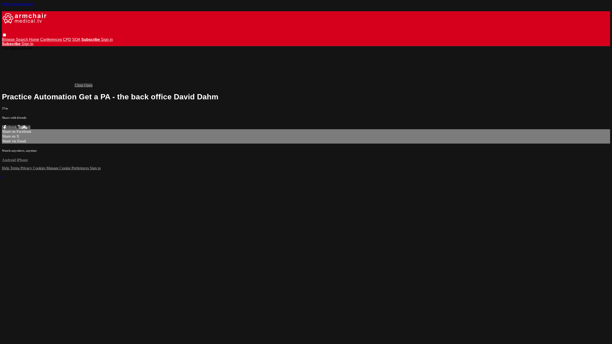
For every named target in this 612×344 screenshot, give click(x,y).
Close (79, 85)
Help (6, 168)
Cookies (39, 168)
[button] (4, 35)
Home (34, 40)
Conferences (51, 40)
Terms (15, 168)
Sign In (27, 44)
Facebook (10, 127)
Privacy (27, 168)
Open (88, 85)
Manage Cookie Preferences (68, 168)
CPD (67, 40)
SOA (76, 40)
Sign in (107, 40)
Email (26, 127)
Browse (9, 40)
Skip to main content (17, 4)
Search (22, 40)
